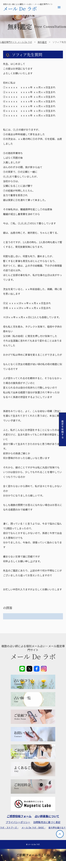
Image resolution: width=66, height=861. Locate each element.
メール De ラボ (20, 8)
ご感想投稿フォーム (19, 816)
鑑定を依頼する (62, 429)
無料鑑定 (42, 42)
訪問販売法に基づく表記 (46, 822)
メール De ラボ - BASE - (33, 827)
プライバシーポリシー (18, 822)
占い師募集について (47, 816)
